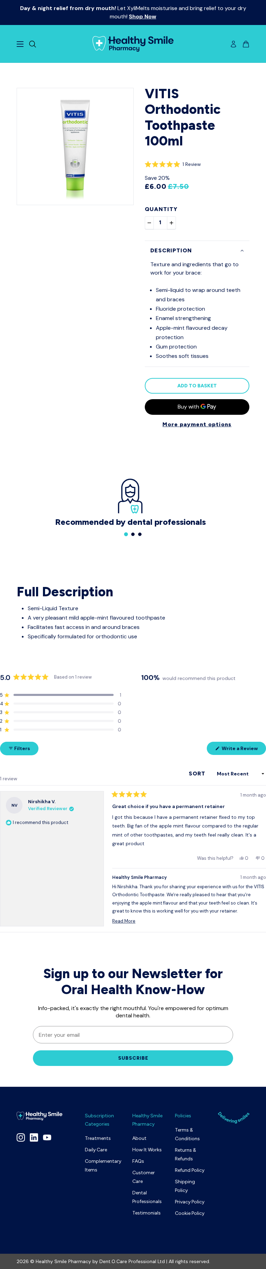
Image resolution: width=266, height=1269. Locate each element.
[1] (133, 534)
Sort (198, 773)
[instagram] (21, 1137)
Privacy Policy (189, 1202)
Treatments (98, 1138)
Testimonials (146, 1213)
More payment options (196, 424)
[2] (140, 534)
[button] (173, 164)
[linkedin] (34, 1137)
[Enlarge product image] (75, 146)
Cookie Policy (189, 1213)
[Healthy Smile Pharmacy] (133, 44)
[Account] (233, 44)
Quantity (161, 209)
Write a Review (243, 750)
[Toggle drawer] (20, 44)
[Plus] (171, 222)
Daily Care (96, 1150)
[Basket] (245, 44)
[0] (126, 534)
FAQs (138, 1161)
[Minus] (149, 222)
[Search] (32, 44)
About (139, 1138)
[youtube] (47, 1137)
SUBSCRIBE (133, 1058)
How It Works (147, 1150)
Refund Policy (189, 1170)
